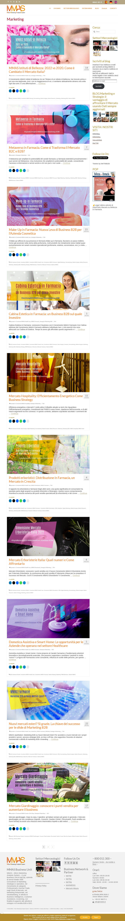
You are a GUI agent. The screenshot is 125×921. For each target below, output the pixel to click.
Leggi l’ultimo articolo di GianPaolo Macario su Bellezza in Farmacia (105, 207)
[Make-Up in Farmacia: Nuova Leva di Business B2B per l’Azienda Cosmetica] (48, 206)
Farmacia (66, 344)
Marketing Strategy (82, 178)
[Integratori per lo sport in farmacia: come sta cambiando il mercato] (97, 119)
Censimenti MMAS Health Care (23, 75)
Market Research (52, 98)
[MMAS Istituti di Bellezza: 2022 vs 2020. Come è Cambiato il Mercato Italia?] (48, 44)
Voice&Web (97, 140)
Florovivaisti (53, 836)
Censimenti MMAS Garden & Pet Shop (25, 813)
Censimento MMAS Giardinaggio (31, 836)
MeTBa (69, 879)
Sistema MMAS (71, 98)
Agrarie (11, 836)
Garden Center (60, 836)
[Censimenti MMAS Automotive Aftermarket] (97, 53)
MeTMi (95, 143)
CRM (56, 508)
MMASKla (96, 137)
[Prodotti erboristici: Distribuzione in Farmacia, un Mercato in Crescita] (48, 454)
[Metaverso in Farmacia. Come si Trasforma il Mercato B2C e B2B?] (48, 124)
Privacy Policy (40, 886)
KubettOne (33, 731)
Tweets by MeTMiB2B (101, 164)
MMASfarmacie (12, 180)
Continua (41, 84)
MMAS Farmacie (35, 321)
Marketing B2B (64, 98)
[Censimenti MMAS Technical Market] (113, 48)
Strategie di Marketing (36, 75)
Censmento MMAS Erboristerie (47, 508)
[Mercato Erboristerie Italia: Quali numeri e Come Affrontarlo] (48, 536)
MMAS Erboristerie (35, 485)
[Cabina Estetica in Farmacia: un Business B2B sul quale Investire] (48, 290)
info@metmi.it (100, 902)
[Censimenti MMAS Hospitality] (105, 42)
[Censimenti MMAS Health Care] (113, 42)
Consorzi (42, 836)
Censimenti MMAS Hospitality (23, 403)
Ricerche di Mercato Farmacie (44, 264)
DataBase (60, 508)
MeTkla (69, 882)
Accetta (85, 917)
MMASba (96, 134)
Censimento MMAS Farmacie (50, 178)
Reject (96, 917)
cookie (52, 917)
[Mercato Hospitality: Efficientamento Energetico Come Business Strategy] (48, 372)
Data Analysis (61, 344)
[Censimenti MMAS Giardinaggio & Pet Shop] (97, 42)
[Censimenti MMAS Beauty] (105, 48)
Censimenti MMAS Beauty (27, 98)
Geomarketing (36, 98)
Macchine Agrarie (67, 836)
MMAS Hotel (81, 428)
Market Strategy (17, 592)
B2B (11, 98)
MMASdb (47, 731)
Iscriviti (98, 86)
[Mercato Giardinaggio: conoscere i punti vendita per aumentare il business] (48, 782)
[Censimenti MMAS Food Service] (97, 48)
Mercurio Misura (72, 888)
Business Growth (16, 178)
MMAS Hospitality (74, 428)
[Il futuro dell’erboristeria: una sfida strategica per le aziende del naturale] (113, 119)
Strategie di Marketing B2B (46, 321)
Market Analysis (43, 98)
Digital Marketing (61, 178)
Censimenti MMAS (16, 98)
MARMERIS (70, 885)
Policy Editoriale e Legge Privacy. (65, 919)
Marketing (58, 98)
